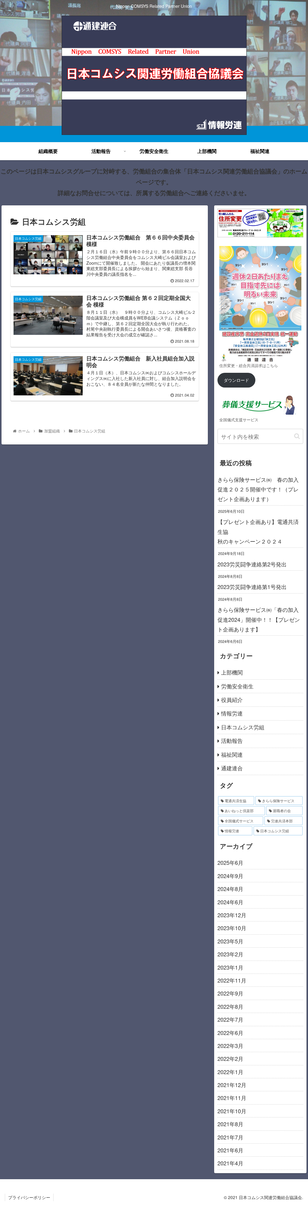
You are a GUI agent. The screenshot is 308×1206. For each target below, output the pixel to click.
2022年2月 (230, 1058)
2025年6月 (230, 862)
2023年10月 (231, 928)
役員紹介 (232, 699)
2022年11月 (231, 980)
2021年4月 (230, 1163)
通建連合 (232, 768)
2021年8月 (230, 1124)
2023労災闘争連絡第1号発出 (252, 587)
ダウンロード (236, 380)
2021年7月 (230, 1137)
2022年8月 (230, 1006)
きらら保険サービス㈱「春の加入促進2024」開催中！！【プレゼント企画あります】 (258, 619)
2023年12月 (231, 915)
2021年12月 (231, 1085)
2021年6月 (230, 1150)
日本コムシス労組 (242, 727)
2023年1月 (230, 967)
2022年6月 (230, 1032)
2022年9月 (230, 993)
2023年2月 (230, 954)
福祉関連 (232, 754)
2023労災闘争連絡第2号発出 (252, 564)
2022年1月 (230, 1072)
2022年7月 (230, 1019)
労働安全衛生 (237, 686)
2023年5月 (230, 941)
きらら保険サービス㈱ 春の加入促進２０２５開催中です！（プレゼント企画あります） (258, 489)
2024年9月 (230, 876)
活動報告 (232, 740)
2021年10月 (231, 1111)
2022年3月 (230, 1045)
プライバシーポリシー (29, 1197)
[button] (297, 436)
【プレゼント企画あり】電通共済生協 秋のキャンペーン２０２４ (260, 531)
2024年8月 (230, 889)
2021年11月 (231, 1098)
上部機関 (232, 672)
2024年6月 (230, 902)
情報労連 (232, 713)
